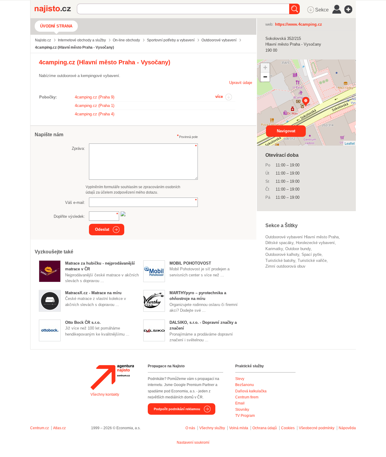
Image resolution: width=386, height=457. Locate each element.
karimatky (274, 248)
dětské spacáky (279, 242)
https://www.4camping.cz (298, 24)
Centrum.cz (39, 428)
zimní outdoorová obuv (285, 266)
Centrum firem (246, 397)
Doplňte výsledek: (69, 216)
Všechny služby (212, 428)
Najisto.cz (56, 9)
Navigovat (286, 131)
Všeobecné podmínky (316, 428)
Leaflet (350, 143)
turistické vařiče (312, 260)
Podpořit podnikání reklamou (177, 409)
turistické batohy (280, 260)
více (219, 96)
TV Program (245, 416)
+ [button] (265, 67)
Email (240, 403)
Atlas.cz (59, 428)
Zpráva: (78, 148)
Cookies (288, 428)
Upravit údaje (240, 82)
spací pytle (311, 254)
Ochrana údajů (264, 428)
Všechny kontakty (104, 394)
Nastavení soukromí (193, 442)
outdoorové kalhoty (282, 254)
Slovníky (242, 409)
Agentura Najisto (112, 377)
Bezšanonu (244, 385)
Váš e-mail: (75, 202)
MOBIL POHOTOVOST (190, 263)
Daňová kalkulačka (251, 391)
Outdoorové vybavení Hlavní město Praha (302, 237)
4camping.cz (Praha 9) (94, 97)
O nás (190, 428)
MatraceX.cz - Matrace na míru (93, 293)
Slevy (239, 379)
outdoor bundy (298, 248)
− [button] (265, 77)
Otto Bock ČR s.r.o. (83, 322)
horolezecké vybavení (315, 242)
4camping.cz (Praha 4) (94, 114)
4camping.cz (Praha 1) (94, 105)
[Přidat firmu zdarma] (350, 9)
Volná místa (238, 428)
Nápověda (347, 428)
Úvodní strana (56, 26)
